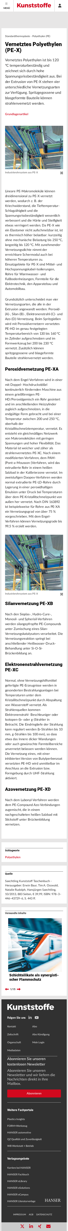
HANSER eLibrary (17, 1181)
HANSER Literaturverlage (21, 1201)
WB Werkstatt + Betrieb (20, 1146)
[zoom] (61, 173)
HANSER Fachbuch (18, 1174)
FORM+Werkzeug (17, 1126)
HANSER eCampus (17, 1194)
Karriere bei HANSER (19, 1168)
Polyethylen (12, 857)
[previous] (7, 989)
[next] (18, 989)
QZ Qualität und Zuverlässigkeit (24, 1139)
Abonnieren (34, 1093)
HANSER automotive (19, 1132)
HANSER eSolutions (18, 1188)
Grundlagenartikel (16, 114)
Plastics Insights (16, 1119)
